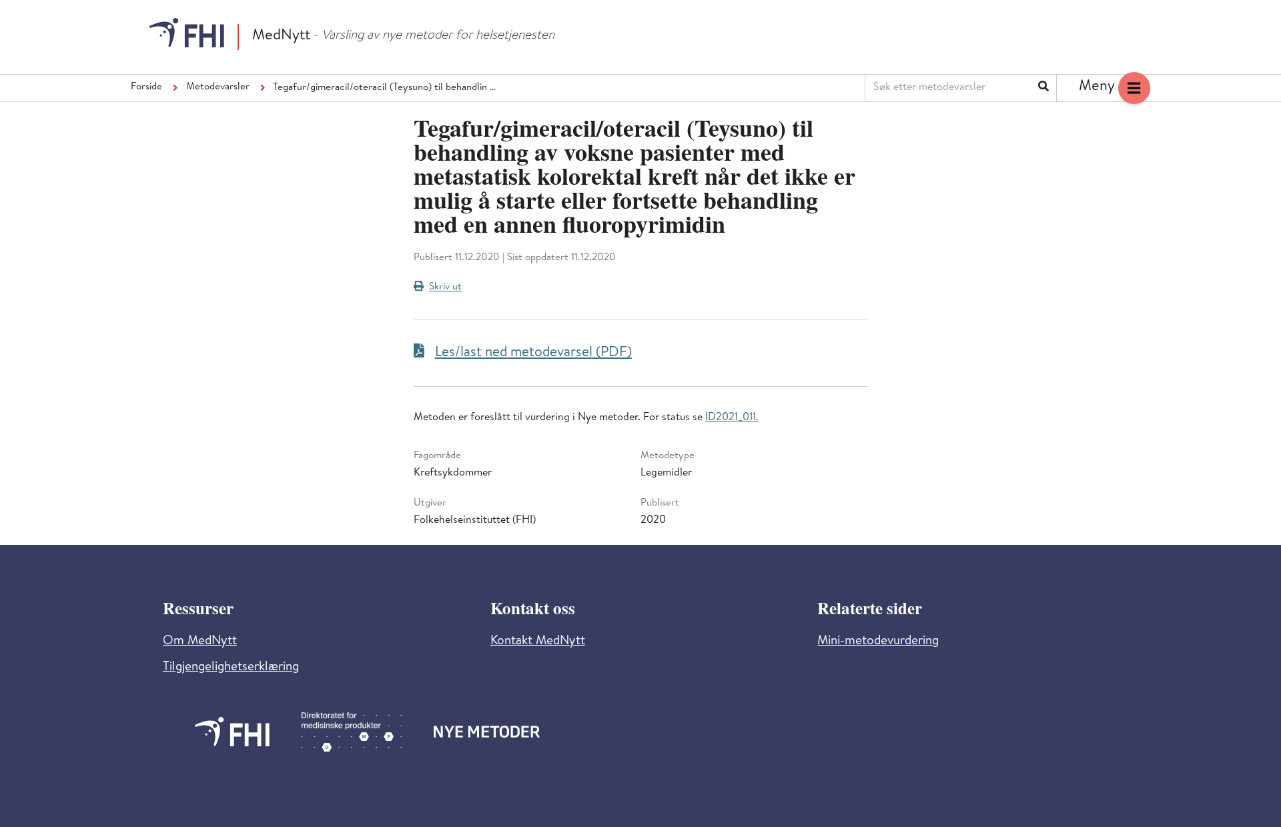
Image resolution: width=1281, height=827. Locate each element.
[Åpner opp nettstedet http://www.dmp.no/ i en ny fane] (352, 732)
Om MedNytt (200, 642)
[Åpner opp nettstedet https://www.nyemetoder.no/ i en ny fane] (487, 732)
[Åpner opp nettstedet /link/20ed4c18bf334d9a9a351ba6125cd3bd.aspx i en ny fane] (232, 731)
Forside (146, 87)
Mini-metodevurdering (878, 642)
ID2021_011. (732, 418)
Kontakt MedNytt (537, 642)
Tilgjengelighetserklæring (231, 668)
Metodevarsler (218, 87)
